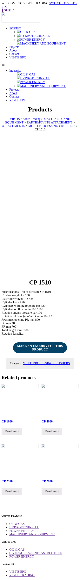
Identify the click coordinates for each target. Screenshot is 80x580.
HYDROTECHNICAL (35, 35)
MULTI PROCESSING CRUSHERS (46, 363)
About (13, 50)
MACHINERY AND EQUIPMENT (43, 43)
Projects (14, 47)
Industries (15, 28)
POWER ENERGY (32, 39)
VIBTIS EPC (17, 57)
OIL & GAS (28, 31)
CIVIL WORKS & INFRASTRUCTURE (35, 553)
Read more (12, 431)
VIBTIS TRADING (22, 575)
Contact (14, 54)
